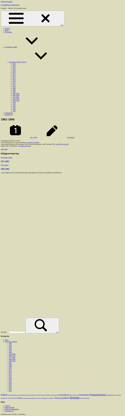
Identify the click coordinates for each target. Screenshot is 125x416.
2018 (14, 72)
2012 (14, 83)
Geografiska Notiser (11, 47)
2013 (14, 81)
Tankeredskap (45, 398)
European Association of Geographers (16, 395)
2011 (14, 85)
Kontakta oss (9, 114)
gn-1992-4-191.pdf (62, 144)
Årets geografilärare (62, 398)
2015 (14, 78)
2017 (14, 74)
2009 (14, 88)
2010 (14, 86)
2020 (14, 71)
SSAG (19, 398)
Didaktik (4, 395)
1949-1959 (15, 100)
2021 (14, 69)
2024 (14, 64)
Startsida (7, 28)
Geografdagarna (54, 395)
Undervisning (51, 398)
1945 (14, 107)
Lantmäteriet (118, 395)
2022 (14, 67)
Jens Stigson (70, 137)
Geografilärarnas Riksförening (10, 5)
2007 (14, 92)
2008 (14, 90)
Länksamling (9, 113)
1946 (14, 106)
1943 (14, 111)
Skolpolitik (14, 398)
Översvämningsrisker (84, 398)
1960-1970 (15, 99)
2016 (14, 76)
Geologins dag (73, 395)
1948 (14, 102)
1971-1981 (15, 97)
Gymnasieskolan (97, 394)
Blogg (6, 30)
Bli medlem (8, 32)
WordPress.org (9, 411)
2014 (14, 79)
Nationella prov (4, 398)
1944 (14, 109)
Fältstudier (48, 395)
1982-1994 (15, 95)
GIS (78, 395)
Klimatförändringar (110, 395)
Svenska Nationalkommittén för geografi (32, 398)
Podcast (10, 398)
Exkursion (43, 395)
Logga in (7, 406)
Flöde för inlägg (10, 407)
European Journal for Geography (32, 395)
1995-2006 (15, 93)
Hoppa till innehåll (6, 1)
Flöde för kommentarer (12, 409)
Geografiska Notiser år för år (17, 62)
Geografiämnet (64, 395)
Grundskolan (84, 395)
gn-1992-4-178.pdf (33, 142)
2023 (14, 65)
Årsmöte (74, 397)
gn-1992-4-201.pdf (24, 146)
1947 (14, 104)
